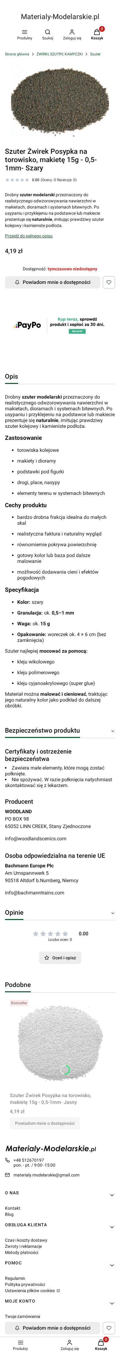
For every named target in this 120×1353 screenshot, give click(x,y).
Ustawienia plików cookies (30, 1290)
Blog (9, 1214)
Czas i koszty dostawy (26, 1240)
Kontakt (12, 1208)
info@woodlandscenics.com (35, 839)
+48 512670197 (29, 1160)
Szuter (95, 54)
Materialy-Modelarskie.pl (60, 17)
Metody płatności (21, 1252)
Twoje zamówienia (22, 1316)
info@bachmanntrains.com (34, 893)
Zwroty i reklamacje (23, 1246)
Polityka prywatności (25, 1284)
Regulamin (15, 1278)
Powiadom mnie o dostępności (56, 282)
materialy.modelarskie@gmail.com (46, 1174)
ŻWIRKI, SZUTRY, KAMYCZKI (60, 54)
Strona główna (17, 54)
